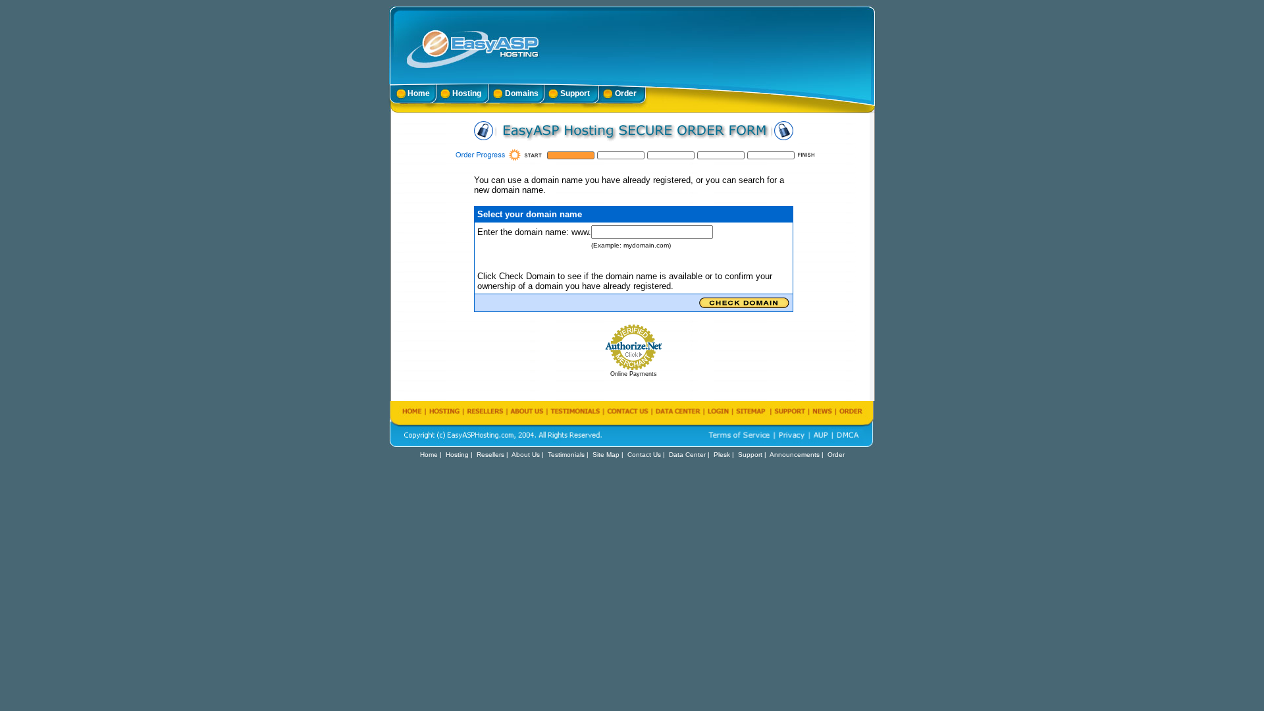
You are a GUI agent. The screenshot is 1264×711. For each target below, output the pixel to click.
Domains (522, 93)
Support (575, 93)
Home (419, 93)
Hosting (466, 93)
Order (626, 93)
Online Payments (633, 374)
